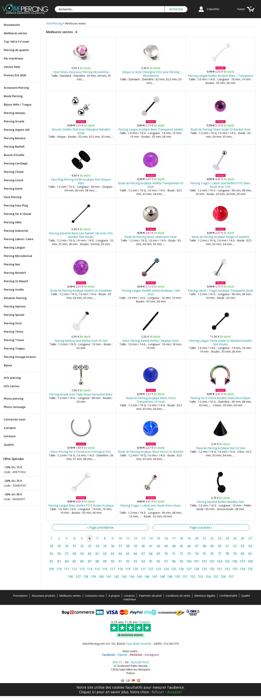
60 (89, 554)
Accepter (174, 692)
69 (158, 554)
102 (204, 561)
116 (104, 569)
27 (250, 538)
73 (189, 554)
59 (82, 554)
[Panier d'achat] (250, 12)
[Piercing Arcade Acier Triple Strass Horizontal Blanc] (80, 386)
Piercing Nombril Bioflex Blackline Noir (220, 502)
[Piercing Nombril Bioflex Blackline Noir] (220, 494)
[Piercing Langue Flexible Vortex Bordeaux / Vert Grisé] (150, 279)
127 (188, 569)
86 (82, 561)
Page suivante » (201, 527)
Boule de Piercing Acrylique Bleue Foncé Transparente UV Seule (151, 399)
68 (150, 554)
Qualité (9, 444)
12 (135, 538)
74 (196, 554)
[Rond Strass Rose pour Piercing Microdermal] (80, 64)
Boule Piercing (13, 96)
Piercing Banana (14, 138)
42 (158, 546)
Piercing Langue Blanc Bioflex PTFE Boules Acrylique (80, 505)
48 (204, 546)
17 (173, 538)
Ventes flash (12, 67)
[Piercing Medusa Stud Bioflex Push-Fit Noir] (80, 332)
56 (59, 554)
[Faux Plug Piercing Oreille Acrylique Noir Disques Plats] (80, 171)
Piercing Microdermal (18, 256)
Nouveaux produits (43, 595)
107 (242, 561)
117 (112, 569)
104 (219, 561)
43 (166, 546)
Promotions (20, 595)
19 (189, 538)
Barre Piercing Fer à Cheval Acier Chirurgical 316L (81, 451)
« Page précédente (100, 527)
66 (135, 554)
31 (74, 546)
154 (208, 576)
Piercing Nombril (15, 273)
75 (204, 554)
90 (112, 561)
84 (66, 561)
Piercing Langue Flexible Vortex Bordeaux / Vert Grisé (150, 292)
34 (97, 546)
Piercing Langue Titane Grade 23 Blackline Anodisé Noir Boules (220, 342)
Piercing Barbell (14, 146)
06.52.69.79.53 (140, 662)
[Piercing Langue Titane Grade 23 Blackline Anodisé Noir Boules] (220, 332)
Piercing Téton (13, 331)
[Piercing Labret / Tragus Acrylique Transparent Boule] (220, 279)
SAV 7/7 (117, 662)
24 (227, 538)
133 (234, 569)
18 (181, 538)
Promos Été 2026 (15, 75)
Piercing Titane (14, 340)
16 (166, 538)
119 (127, 569)
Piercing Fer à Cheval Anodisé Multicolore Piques (220, 398)
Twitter (122, 655)
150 (177, 576)
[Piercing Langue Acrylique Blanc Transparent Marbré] (150, 117)
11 (128, 538)
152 (192, 576)
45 (181, 546)
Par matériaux (13, 58)
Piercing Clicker (14, 172)
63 (112, 554)
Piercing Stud (12, 323)
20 (196, 538)
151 (185, 576)
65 (128, 554)
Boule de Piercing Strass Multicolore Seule (151, 237)
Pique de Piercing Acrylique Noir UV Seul (220, 448)
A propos (10, 428)
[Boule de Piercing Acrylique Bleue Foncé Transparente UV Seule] (150, 386)
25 (235, 538)
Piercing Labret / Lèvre (18, 239)
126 (181, 569)
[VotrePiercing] (25, 13)
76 (212, 554)
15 (158, 538)
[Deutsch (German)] (133, 680)
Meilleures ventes (15, 33)
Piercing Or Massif (16, 281)
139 (93, 576)
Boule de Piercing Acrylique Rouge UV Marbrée (220, 237)
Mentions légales (204, 595)
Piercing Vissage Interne (20, 357)
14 (150, 538)
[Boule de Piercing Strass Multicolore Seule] (150, 225)
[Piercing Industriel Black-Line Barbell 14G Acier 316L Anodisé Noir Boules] (80, 225)
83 (59, 561)
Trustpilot (144, 622)
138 (85, 576)
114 (89, 569)
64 (120, 554)
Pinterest (136, 655)
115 (97, 569)
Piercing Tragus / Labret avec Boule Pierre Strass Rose (150, 507)
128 (196, 569)
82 (51, 561)
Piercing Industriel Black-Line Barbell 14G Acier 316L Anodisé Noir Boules (81, 235)
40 (143, 546)
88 (97, 561)
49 (212, 546)
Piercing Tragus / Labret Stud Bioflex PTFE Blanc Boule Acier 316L (220, 185)
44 (173, 546)
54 (250, 546)
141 (108, 576)
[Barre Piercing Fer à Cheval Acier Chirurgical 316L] (80, 440)
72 (181, 554)
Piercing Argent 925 (17, 130)
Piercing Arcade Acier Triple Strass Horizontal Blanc (81, 394)
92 (128, 561)
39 (135, 546)
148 (162, 576)
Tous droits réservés (138, 643)
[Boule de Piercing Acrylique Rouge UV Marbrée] (220, 225)
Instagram (152, 655)
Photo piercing (13, 398)
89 (105, 561)
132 (227, 569)
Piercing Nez (12, 264)
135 (250, 569)
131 (219, 569)
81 (250, 554)
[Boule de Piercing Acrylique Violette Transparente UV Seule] (150, 171)
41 (150, 546)
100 (188, 561)
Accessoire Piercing (16, 87)
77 (219, 554)
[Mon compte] (201, 12)
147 (154, 576)
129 (204, 569)
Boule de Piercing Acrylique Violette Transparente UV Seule (150, 185)
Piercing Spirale (14, 315)
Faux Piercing (12, 197)
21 (204, 538)
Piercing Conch (13, 180)
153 (200, 576)
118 (120, 569)
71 (173, 554)
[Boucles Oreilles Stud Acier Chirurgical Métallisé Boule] (80, 117)
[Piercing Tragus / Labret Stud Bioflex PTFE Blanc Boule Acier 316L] (220, 171)
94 (143, 561)
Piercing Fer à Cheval (17, 214)
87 (89, 561)
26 (242, 538)
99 (181, 561)
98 (173, 561)
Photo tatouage (14, 407)
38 (128, 546)
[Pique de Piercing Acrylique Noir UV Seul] (220, 440)
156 (223, 576)
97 (166, 561)
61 (97, 554)
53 (242, 546)
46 (189, 546)
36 (112, 546)
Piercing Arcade (14, 121)
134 (242, 569)
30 (66, 546)
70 (166, 554)
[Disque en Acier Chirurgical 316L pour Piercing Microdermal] (150, 64)
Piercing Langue (14, 247)
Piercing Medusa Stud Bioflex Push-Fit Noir (81, 340)
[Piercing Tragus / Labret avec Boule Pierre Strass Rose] (150, 494)
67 (143, 554)
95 (150, 561)
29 (59, 546)
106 (234, 561)
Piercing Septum (15, 306)
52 (235, 546)
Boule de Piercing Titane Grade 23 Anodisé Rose (220, 129)
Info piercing (12, 377)
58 (74, 554)
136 (70, 576)
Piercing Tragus (14, 348)
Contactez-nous (14, 419)
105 (227, 561)
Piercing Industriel (16, 230)
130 (211, 569)
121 (143, 569)
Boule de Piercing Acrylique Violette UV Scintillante (81, 290)
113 (81, 569)
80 (242, 554)
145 (139, 576)
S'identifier (213, 9)
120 (135, 569)
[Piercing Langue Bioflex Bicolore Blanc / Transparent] (220, 64)
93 (135, 561)
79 (235, 554)
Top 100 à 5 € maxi (16, 41)
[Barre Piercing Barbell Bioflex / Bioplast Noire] (150, 332)
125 (173, 569)
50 (219, 546)
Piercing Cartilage (16, 163)
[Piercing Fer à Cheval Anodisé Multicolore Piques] (220, 386)
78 (227, 554)
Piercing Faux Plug (16, 205)
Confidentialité (228, 595)
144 (131, 576)
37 (120, 546)
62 (105, 554)
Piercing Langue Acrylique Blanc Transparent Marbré (150, 129)
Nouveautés (12, 25)
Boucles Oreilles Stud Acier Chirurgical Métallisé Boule (81, 131)
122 (150, 569)
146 (146, 576)
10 (120, 538)
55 (51, 554)
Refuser (158, 692)
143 (123, 576)
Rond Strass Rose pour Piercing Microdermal (81, 72)
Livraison (10, 436)
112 (74, 569)
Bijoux (8, 365)
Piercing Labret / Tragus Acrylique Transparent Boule (220, 290)
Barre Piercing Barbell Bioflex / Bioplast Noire (150, 340)
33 (89, 546)
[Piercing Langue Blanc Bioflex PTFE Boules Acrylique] (80, 494)
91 (120, 561)
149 (169, 576)
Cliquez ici (87, 692)
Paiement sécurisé (150, 595)
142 (116, 576)
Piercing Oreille (14, 289)
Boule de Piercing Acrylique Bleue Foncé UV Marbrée (150, 451)
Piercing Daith (13, 188)
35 (105, 546)
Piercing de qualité (16, 50)
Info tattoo (11, 386)
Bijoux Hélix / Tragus (17, 104)
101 (196, 561)
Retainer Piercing (15, 298)
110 (59, 569)
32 (82, 546)
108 (250, 561)
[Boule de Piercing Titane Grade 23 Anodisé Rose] (220, 117)
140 (101, 576)
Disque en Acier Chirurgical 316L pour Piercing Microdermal (150, 73)
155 (215, 576)
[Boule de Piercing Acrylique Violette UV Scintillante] (80, 279)
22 (212, 538)
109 (51, 569)
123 (158, 569)
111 (66, 569)
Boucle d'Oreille (14, 155)
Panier (241, 9)
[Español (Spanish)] (138, 680)
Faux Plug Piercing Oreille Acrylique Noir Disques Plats (81, 181)
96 (158, 561)
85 (74, 561)
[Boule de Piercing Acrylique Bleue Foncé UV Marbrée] (150, 440)
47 (196, 546)
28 (51, 546)
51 (227, 546)
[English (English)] (122, 680)
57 (66, 554)
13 (143, 538)
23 (219, 538)
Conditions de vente (178, 595)
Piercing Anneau (14, 113)
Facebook (108, 655)
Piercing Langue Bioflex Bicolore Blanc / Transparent (220, 75)
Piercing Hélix (13, 222)
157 (230, 576)
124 (166, 569)
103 (211, 561)
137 (78, 576)
